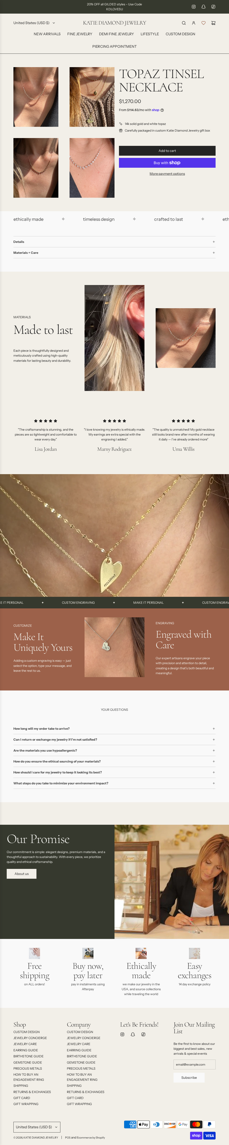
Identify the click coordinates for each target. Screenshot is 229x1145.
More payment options (167, 174)
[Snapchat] (203, 6)
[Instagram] (194, 6)
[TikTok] (213, 6)
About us (22, 874)
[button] (18, 649)
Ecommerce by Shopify (91, 1137)
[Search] (184, 23)
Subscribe (189, 1077)
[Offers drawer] (203, 23)
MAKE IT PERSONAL (123, 603)
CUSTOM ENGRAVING (52, 603)
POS (67, 1137)
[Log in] (194, 23)
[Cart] (213, 23)
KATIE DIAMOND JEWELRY (114, 23)
